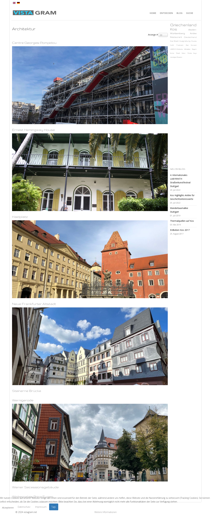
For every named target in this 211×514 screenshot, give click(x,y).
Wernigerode (22, 400)
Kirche (172, 53)
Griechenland (183, 25)
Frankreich (180, 45)
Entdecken (166, 13)
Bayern (194, 49)
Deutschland (190, 37)
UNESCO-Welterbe (176, 49)
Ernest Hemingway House (33, 130)
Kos (173, 29)
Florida (194, 41)
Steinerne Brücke (26, 391)
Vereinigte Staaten (176, 57)
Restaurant (176, 37)
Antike (193, 33)
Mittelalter (187, 49)
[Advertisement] (182, 113)
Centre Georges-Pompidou (34, 42)
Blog (179, 13)
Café (172, 45)
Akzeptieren (8, 507)
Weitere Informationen (105, 512)
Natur (184, 53)
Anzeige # (153, 34)
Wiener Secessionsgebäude (35, 487)
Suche (189, 13)
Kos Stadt (174, 41)
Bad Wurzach (191, 45)
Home (153, 13)
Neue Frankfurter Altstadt (34, 304)
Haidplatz (20, 216)
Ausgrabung (184, 41)
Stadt (178, 53)
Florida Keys (192, 53)
